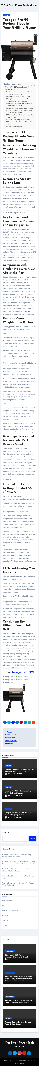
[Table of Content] (33, 84)
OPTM (10, 774)
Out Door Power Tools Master (21, 5)
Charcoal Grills (7, 900)
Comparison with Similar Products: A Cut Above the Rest (20, 105)
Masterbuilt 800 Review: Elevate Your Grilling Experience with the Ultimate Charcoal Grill (18, 979)
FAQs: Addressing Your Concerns (19, 120)
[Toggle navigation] (2, 5)
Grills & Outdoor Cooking (11, 910)
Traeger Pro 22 (11, 157)
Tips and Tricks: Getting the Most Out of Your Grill (20, 116)
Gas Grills (5, 905)
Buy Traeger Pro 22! (15, 126)
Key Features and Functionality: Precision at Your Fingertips (19, 100)
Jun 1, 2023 (18, 774)
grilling (27, 311)
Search (5, 832)
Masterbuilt (6, 915)
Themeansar (19, 1063)
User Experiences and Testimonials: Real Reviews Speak (20, 112)
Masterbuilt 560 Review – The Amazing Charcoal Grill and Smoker (17, 957)
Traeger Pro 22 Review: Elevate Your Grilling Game (19, 24)
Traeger (6, 15)
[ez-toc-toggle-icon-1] (32, 84)
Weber (4, 925)
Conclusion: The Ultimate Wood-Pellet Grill (21, 123)
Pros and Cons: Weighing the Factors (20, 108)
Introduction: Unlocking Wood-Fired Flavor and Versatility (20, 93)
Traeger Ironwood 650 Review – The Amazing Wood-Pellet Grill (11, 737)
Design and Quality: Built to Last (19, 96)
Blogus (30, 1060)
